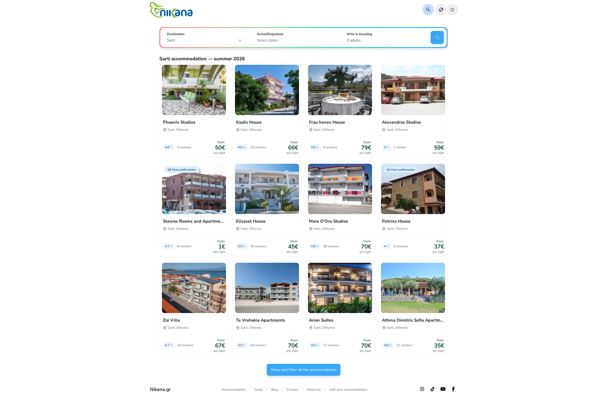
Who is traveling (359, 34)
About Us (314, 389)
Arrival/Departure (270, 34)
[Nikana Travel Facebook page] (453, 389)
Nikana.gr (160, 389)
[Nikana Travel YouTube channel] (443, 389)
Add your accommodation (348, 389)
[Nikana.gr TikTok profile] (432, 389)
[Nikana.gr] (171, 10)
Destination (175, 34)
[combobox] (205, 40)
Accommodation (234, 389)
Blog (274, 389)
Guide (258, 389)
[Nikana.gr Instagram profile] (422, 389)
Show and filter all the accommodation (303, 369)
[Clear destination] (241, 40)
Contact (292, 389)
